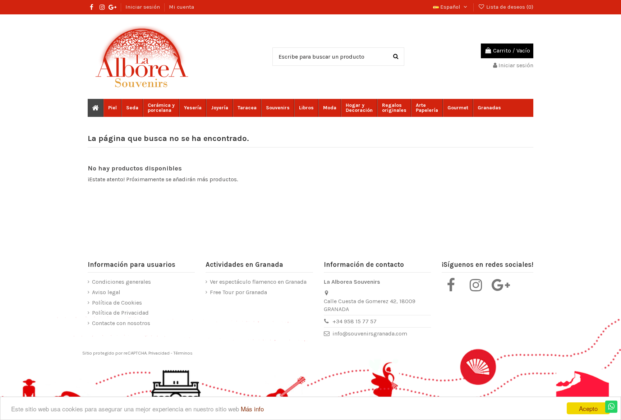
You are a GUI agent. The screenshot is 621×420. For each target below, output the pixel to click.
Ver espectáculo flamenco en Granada (258, 281)
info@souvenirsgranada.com (369, 333)
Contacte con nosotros (121, 323)
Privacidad (159, 353)
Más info (252, 408)
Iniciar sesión (143, 7)
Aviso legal (106, 292)
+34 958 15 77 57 (354, 321)
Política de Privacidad (120, 312)
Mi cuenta (181, 7)
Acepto (588, 408)
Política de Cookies (117, 302)
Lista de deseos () (509, 7)
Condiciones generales (121, 281)
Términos (183, 353)
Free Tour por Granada (238, 292)
